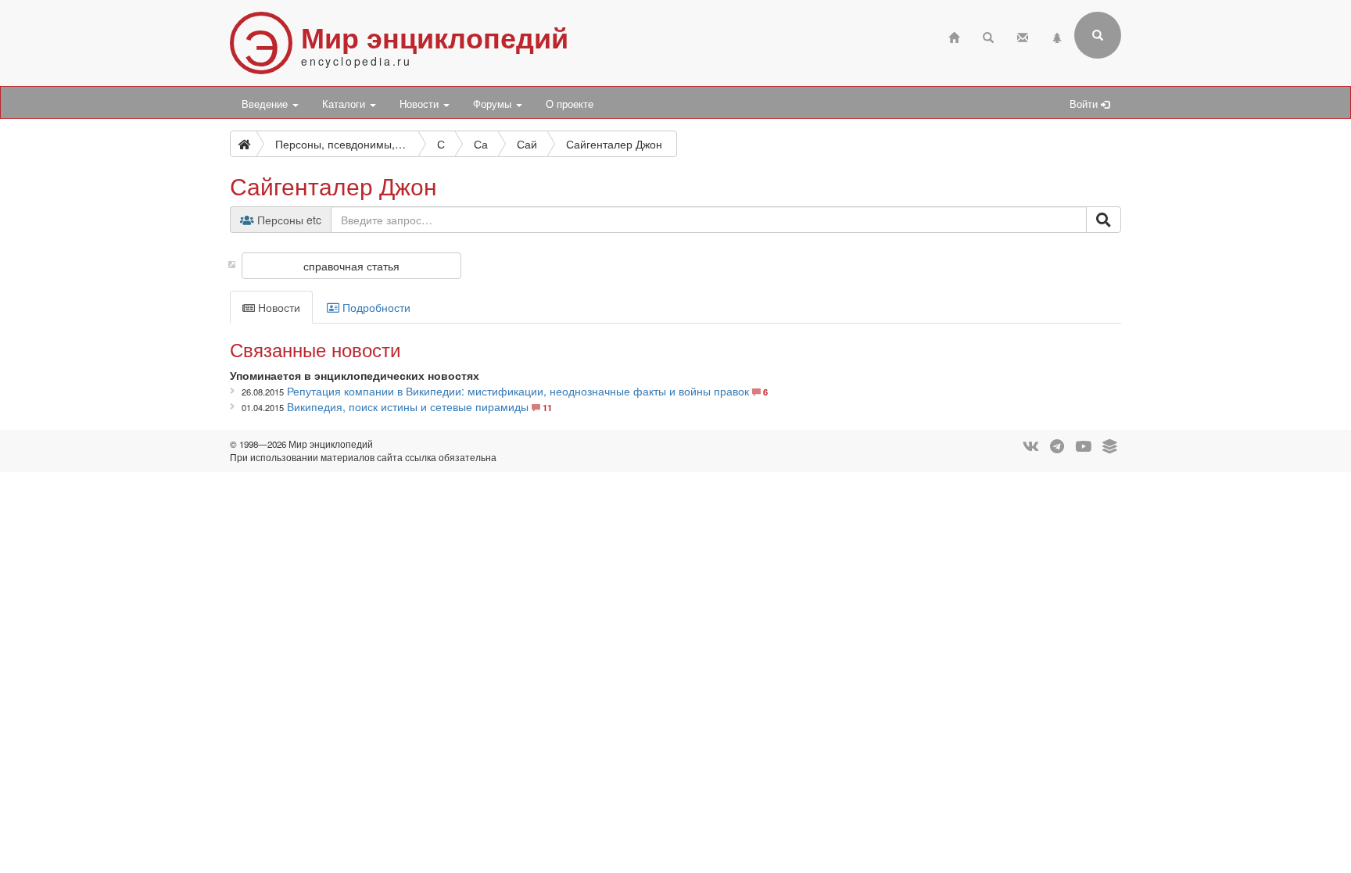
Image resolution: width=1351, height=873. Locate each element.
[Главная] (954, 36)
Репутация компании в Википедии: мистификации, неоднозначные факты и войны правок (518, 391)
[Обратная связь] (1022, 36)
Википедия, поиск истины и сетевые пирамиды (408, 406)
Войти (1085, 104)
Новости (421, 104)
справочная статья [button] (351, 266)
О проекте (569, 104)
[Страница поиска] (988, 36)
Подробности (374, 307)
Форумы (493, 104)
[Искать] (1103, 219)
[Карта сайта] (1057, 36)
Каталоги (345, 104)
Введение (266, 104)
